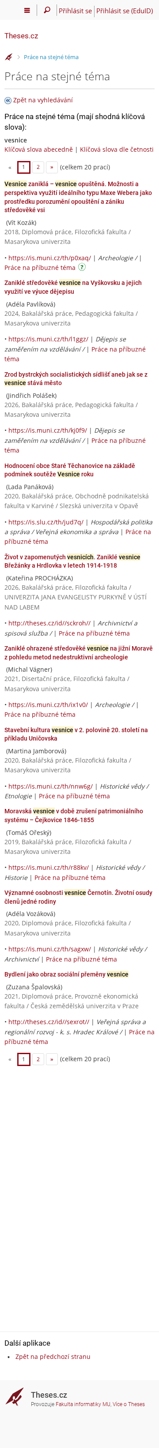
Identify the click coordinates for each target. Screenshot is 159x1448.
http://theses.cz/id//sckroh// (49, 623)
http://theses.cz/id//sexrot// (48, 1022)
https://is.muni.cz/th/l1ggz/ (48, 339)
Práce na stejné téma (51, 57)
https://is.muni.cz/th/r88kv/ (48, 867)
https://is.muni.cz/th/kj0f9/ (47, 430)
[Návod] (83, 268)
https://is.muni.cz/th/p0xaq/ (49, 258)
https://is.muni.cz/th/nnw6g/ (50, 786)
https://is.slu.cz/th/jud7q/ (45, 522)
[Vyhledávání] (47, 10)
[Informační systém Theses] (8, 57)
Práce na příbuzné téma (40, 267)
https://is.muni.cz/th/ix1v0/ (48, 704)
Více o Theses (129, 1404)
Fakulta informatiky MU (83, 1404)
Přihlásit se (75, 10)
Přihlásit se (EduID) (124, 10)
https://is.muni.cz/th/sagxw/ (49, 949)
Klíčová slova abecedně (38, 149)
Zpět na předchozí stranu (53, 1356)
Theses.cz (21, 35)
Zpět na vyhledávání (43, 100)
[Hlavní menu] (27, 10)
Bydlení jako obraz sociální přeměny (66, 974)
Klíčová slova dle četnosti (117, 149)
